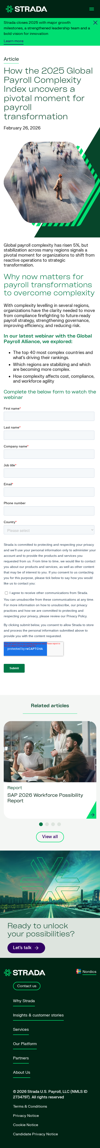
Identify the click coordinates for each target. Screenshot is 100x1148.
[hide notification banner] (95, 22)
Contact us (26, 986)
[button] (41, 824)
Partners (21, 1058)
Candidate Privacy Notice (35, 1134)
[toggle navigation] (91, 9)
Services (21, 1029)
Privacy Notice (26, 1115)
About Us (21, 1072)
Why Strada (24, 1000)
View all (50, 836)
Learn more (13, 41)
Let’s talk (22, 947)
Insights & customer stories (38, 1015)
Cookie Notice (25, 1125)
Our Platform (25, 1043)
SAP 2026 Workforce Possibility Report (45, 798)
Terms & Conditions (30, 1106)
